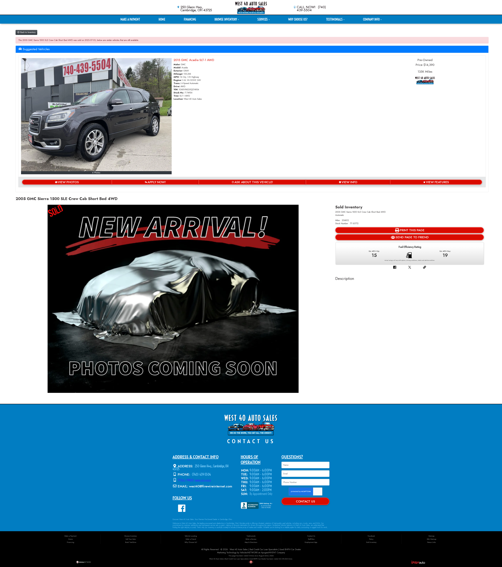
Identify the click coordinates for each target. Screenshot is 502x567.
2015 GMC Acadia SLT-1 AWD (194, 60)
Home (162, 19)
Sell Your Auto (131, 539)
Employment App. (311, 542)
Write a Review (251, 539)
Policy (371, 539)
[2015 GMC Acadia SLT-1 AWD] (96, 114)
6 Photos (96, 172)
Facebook (371, 536)
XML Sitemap (431, 539)
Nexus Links (431, 542)
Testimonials (334, 19)
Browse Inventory (226, 19)
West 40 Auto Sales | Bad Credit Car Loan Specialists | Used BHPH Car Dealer (265, 549)
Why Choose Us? (298, 19)
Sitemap (431, 536)
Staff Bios (311, 539)
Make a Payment (130, 19)
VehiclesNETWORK (249, 552)
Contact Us (305, 501)
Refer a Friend (191, 539)
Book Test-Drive (130, 542)
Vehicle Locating (191, 536)
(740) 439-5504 (201, 474)
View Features (437, 182)
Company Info (371, 19)
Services (262, 19)
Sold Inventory (371, 542)
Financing (190, 19)
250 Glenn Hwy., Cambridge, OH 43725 (196, 9)
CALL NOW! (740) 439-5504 (311, 9)
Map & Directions (251, 542)
